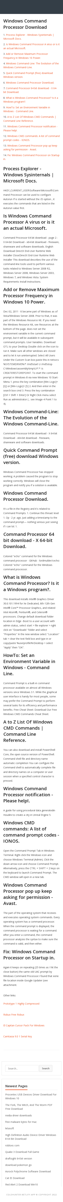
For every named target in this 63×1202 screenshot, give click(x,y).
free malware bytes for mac (21, 1122)
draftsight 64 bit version (18, 1158)
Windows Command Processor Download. (30, 82)
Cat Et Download (14, 1178)
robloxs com (12, 1145)
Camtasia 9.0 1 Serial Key (17, 1036)
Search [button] (46, 1068)
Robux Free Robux (13, 1014)
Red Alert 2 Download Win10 (21, 1184)
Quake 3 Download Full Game (22, 1152)
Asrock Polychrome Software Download (28, 1171)
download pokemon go (18, 1165)
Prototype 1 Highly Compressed (21, 1003)
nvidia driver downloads (18, 1115)
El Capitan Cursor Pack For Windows (23, 1025)
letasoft (9, 1128)
